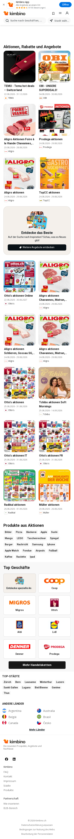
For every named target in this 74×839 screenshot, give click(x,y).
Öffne (65, 4)
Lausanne (30, 682)
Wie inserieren (11, 803)
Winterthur (46, 682)
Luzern (60, 682)
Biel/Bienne (41, 687)
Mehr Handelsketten (37, 665)
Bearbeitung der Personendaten (37, 834)
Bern (18, 682)
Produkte (8, 790)
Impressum (9, 781)
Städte (7, 785)
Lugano (26, 687)
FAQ (5, 772)
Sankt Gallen (11, 687)
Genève (56, 687)
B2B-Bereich (10, 808)
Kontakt (7, 776)
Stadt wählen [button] (61, 20)
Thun (6, 693)
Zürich (7, 682)
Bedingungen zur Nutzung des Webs (37, 829)
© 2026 (37, 820)
